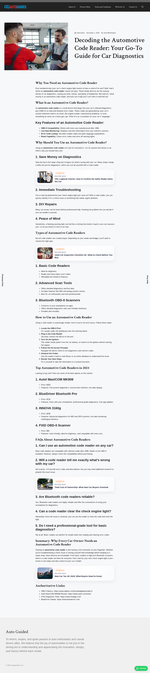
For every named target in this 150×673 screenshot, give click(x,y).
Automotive (81, 33)
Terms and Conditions (103, 7)
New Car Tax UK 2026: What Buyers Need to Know (78, 576)
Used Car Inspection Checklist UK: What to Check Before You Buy (83, 256)
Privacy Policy (85, 7)
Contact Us (133, 7)
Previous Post (3, 280)
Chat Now (143, 668)
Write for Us (120, 7)
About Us (72, 7)
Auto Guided (17, 632)
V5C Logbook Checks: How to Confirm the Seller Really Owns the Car (84, 180)
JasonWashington (110, 33)
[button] (142, 7)
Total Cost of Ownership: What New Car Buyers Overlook (81, 487)
